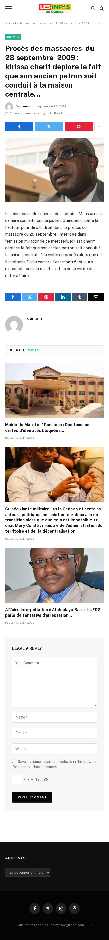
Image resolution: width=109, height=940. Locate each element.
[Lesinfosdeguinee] (54, 8)
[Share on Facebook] (19, 126)
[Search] (101, 8)
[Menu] (8, 8)
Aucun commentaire (24, 113)
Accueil (10, 23)
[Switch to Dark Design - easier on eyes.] (93, 8)
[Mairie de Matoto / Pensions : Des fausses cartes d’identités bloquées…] (54, 390)
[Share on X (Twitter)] (49, 126)
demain (25, 106)
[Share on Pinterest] (79, 126)
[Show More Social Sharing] (99, 126)
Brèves (13, 36)
